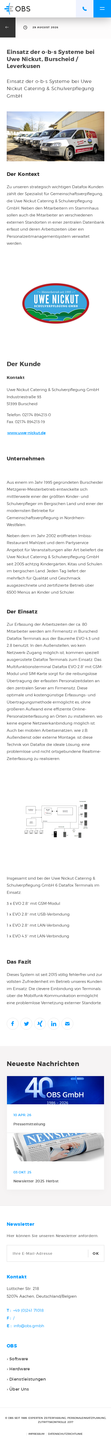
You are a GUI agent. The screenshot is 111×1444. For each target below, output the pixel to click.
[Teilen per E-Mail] (67, 1024)
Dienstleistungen (27, 1379)
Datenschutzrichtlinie (65, 1434)
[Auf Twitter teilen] (26, 1024)
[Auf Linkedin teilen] (54, 1024)
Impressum (36, 1434)
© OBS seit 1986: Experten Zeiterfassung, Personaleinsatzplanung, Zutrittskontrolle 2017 (55, 1420)
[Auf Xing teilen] (40, 1024)
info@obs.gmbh (29, 1326)
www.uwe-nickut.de (26, 433)
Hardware (19, 1368)
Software (18, 1358)
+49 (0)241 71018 (28, 1310)
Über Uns (19, 1389)
